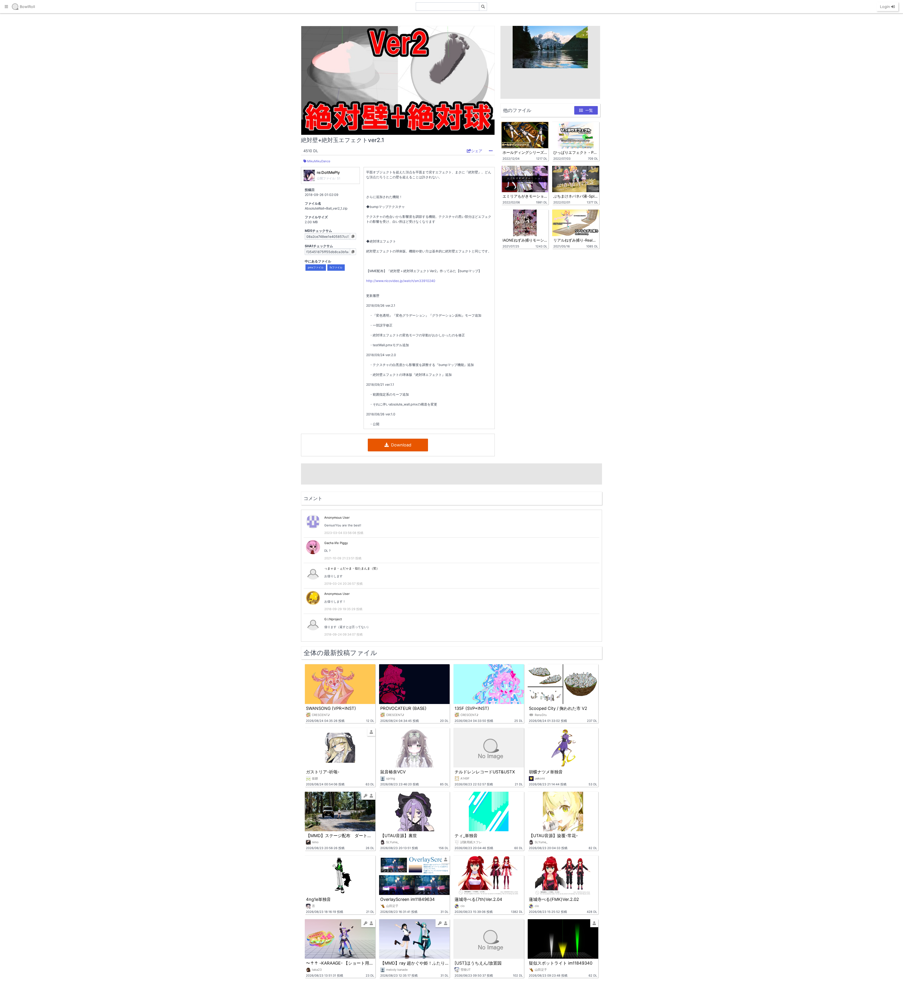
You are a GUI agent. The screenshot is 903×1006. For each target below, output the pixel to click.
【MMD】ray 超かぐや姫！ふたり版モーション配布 (414, 963)
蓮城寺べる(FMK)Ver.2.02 (554, 899)
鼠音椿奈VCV (393, 771)
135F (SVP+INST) (472, 708)
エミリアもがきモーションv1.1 (525, 196)
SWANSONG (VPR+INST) (331, 708)
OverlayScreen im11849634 (407, 899)
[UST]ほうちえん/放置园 (478, 963)
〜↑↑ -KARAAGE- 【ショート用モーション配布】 (340, 963)
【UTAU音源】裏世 (398, 835)
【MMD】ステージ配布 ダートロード (340, 835)
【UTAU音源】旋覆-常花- (553, 835)
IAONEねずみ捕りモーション (525, 240)
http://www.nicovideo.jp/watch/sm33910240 (400, 281)
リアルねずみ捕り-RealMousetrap (575, 240)
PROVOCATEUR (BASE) (403, 708)
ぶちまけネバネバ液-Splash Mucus (575, 196)
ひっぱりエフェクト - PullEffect (575, 152)
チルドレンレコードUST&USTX (485, 771)
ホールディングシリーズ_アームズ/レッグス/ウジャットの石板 (525, 152)
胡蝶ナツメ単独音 (546, 771)
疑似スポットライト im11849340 (560, 963)
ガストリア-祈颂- (322, 771)
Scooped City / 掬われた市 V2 (558, 708)
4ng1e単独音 (318, 899)
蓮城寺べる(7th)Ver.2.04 (478, 899)
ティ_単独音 (466, 835)
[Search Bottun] (483, 6)
